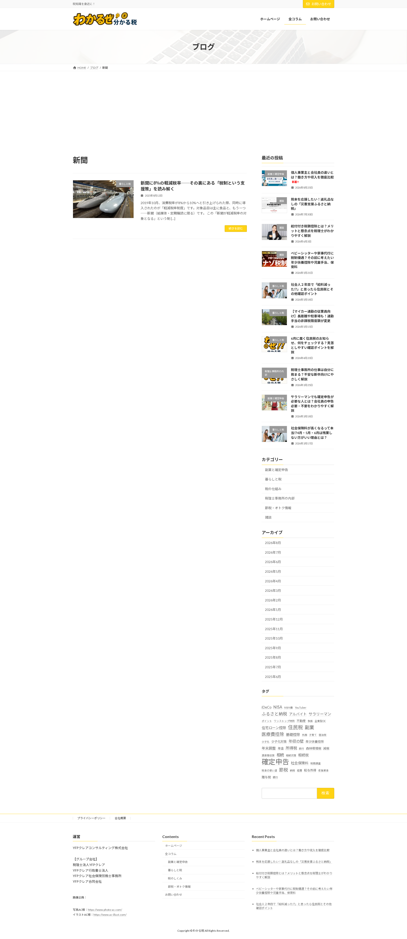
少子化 (265, 741)
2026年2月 (273, 600)
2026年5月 (273, 571)
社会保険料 (300, 763)
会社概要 (120, 818)
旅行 (301, 748)
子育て (313, 734)
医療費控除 (273, 734)
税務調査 (315, 763)
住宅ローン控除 (274, 728)
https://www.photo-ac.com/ (105, 909)
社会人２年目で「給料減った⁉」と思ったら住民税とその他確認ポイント (312, 289)
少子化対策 (279, 741)
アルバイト (298, 714)
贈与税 (266, 777)
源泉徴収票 (268, 755)
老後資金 (323, 770)
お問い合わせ (321, 4)
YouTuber (300, 707)
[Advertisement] (203, 106)
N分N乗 (288, 707)
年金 (281, 748)
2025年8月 (273, 658)
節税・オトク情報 (278, 508)
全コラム (170, 854)
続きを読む (236, 228)
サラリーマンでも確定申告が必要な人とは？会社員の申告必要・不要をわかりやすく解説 (312, 404)
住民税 (295, 727)
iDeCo (267, 707)
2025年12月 (274, 619)
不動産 (301, 721)
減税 (326, 748)
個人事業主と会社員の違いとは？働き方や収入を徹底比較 (312, 176)
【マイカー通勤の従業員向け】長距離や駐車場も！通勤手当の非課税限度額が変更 (312, 316)
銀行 (275, 777)
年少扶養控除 (314, 741)
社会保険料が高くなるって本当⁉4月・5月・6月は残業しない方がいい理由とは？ (312, 432)
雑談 (268, 518)
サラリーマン (320, 714)
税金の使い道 (269, 770)
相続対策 (291, 755)
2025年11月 (274, 629)
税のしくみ (175, 878)
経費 (299, 770)
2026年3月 (273, 591)
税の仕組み (273, 489)
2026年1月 (273, 610)
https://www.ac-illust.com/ (110, 914)
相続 (280, 755)
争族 (310, 721)
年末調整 (269, 748)
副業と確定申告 (276, 470)
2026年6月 (273, 562)
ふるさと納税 (274, 713)
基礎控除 (293, 734)
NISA (277, 707)
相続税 (303, 755)
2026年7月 (273, 552)
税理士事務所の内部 (280, 498)
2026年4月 (273, 581)
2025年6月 (273, 677)
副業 (309, 727)
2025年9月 (273, 648)
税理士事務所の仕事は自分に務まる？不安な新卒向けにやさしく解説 (312, 374)
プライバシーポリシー (91, 818)
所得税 (291, 748)
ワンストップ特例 (284, 721)
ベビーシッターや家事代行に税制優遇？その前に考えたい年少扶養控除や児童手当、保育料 (312, 260)
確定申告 (275, 762)
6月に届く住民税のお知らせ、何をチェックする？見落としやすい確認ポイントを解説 (312, 345)
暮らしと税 (273, 479)
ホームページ (173, 845)
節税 (283, 769)
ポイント (267, 721)
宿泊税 (322, 734)
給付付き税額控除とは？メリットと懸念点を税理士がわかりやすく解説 (312, 231)
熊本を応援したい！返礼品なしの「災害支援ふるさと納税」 (312, 204)
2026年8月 (273, 543)
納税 (292, 770)
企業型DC (320, 721)
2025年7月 (273, 667)
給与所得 (310, 770)
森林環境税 (313, 748)
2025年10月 (274, 639)
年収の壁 (296, 741)
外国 (304, 734)
